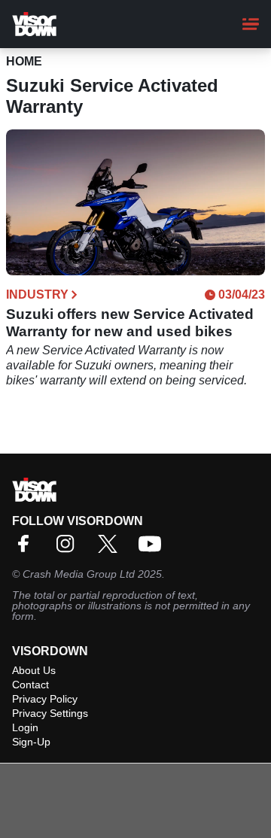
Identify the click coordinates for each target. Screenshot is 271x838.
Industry (37, 295)
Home (24, 61)
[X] (111, 548)
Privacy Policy (45, 699)
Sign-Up (31, 741)
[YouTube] (154, 548)
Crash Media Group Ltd (79, 574)
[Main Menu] (250, 24)
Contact (30, 684)
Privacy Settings (50, 713)
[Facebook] (27, 548)
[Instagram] (69, 548)
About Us (34, 670)
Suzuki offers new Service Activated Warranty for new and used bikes (130, 322)
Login (25, 727)
